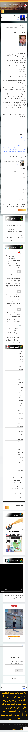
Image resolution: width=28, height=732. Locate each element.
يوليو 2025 (21, 366)
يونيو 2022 (21, 462)
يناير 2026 (21, 353)
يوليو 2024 (21, 397)
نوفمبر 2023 (20, 418)
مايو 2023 (21, 434)
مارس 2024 (20, 408)
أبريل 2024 (21, 405)
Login (14, 1)
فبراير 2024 (20, 410)
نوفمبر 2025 (20, 359)
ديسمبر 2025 (20, 356)
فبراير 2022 (20, 472)
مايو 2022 (21, 465)
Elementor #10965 (19, 222)
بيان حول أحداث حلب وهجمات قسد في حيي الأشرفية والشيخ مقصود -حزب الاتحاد (13, 296)
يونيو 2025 (21, 369)
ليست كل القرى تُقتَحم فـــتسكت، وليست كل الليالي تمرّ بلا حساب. (13, 314)
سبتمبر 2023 (20, 423)
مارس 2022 (20, 470)
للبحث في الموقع (19, 505)
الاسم (24, 189)
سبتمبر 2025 (20, 361)
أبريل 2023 (21, 436)
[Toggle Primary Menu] (2, 11)
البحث (7, 507)
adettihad (15, 27)
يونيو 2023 (21, 431)
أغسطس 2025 (20, 364)
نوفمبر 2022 (20, 449)
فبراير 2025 (20, 379)
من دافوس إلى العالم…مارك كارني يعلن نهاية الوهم (10, 16)
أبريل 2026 (21, 351)
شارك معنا (14, 678)
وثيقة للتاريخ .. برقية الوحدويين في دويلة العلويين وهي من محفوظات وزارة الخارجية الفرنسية (11, 162)
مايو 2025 (21, 371)
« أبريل (21, 497)
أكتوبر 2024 (20, 390)
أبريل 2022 (21, 467)
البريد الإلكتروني (22, 193)
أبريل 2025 (21, 374)
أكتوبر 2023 (20, 421)
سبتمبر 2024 (20, 392)
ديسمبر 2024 (20, 384)
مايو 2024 (21, 403)
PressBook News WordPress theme (20, 729)
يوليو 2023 (21, 428)
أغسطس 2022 (20, 457)
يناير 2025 (21, 382)
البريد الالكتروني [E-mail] (17, 661)
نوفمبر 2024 (20, 387)
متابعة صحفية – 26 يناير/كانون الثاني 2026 (14, 240)
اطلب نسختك (19, 670)
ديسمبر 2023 (20, 415)
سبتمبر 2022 (20, 454)
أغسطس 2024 (20, 395)
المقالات (23, 688)
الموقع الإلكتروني (22, 199)
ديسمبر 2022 (20, 447)
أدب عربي (23, 145)
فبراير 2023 (20, 441)
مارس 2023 (20, 439)
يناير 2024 (21, 413)
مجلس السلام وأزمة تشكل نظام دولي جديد (14, 237)
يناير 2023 (21, 444)
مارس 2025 (20, 377)
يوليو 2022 (21, 460)
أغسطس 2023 (20, 426)
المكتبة (18, 145)
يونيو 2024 (21, 400)
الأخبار (18, 19)
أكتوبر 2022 (20, 452)
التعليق (24, 177)
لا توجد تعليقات (9, 27)
